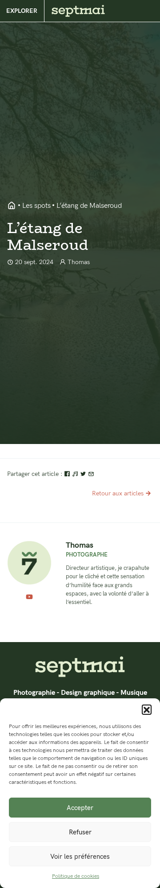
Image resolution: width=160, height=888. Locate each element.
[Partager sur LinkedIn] (76, 474)
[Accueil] (80, 666)
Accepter (80, 808)
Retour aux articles (118, 493)
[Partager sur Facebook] (68, 474)
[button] (146, 709)
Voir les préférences (80, 857)
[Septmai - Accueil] (11, 206)
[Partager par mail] (91, 474)
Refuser (80, 832)
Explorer (21, 11)
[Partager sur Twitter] (84, 474)
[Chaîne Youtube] (29, 597)
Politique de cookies (75, 876)
